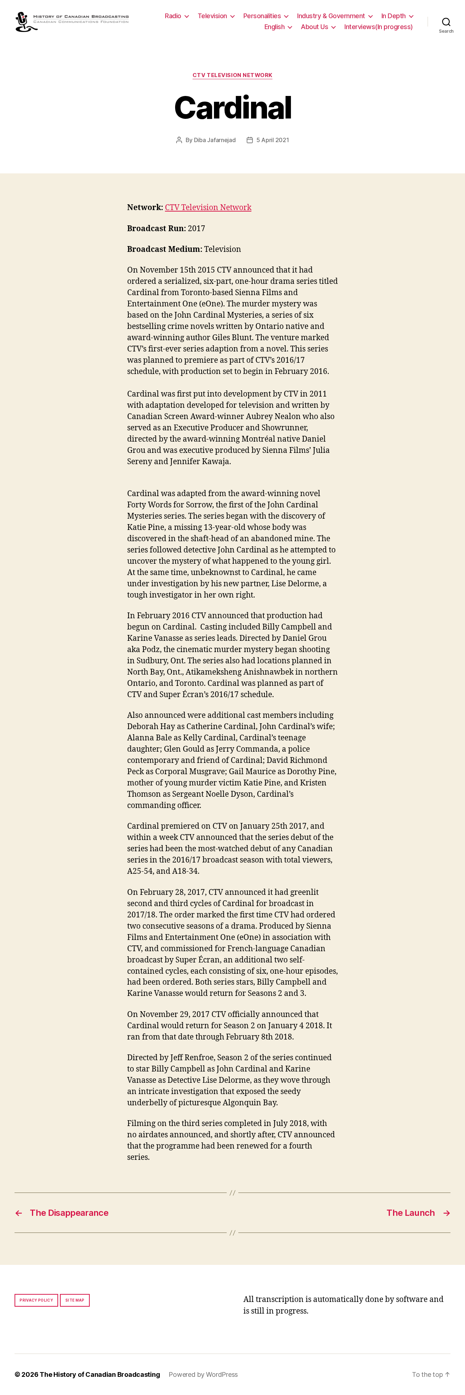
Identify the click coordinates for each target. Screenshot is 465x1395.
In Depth (393, 16)
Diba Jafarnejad (215, 140)
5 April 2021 (272, 140)
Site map (75, 1300)
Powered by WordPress (203, 1374)
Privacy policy (36, 1300)
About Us (314, 27)
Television (212, 16)
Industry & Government (331, 16)
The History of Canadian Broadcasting (100, 1374)
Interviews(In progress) (378, 27)
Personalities (262, 16)
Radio (173, 16)
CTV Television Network (232, 75)
